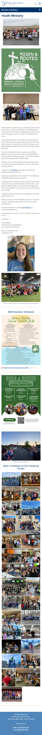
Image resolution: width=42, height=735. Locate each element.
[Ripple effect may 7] (28, 677)
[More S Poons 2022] (11, 570)
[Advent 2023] (30, 494)
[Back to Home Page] (12, 3)
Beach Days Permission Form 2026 (16, 368)
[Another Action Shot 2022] (30, 508)
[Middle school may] (30, 661)
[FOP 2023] (11, 556)
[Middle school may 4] (11, 661)
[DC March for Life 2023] (28, 525)
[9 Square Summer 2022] (11, 479)
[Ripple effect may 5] (9, 677)
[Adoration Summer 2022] (11, 494)
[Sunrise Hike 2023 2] (11, 603)
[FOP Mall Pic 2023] (30, 556)
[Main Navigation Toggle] (40, 4)
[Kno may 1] (30, 632)
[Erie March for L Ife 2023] (30, 541)
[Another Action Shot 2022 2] (11, 508)
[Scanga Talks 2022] (33, 587)
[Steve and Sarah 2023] (30, 603)
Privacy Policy (21, 724)
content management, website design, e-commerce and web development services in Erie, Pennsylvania (21, 734)
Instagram (14, 170)
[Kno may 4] (11, 646)
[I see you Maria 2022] (30, 570)
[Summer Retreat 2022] (11, 617)
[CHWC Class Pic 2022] (9, 525)
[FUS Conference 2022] (14, 587)
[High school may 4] (11, 632)
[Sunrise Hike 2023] (30, 617)
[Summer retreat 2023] (12, 694)
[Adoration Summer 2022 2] (30, 479)
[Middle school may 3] (30, 646)
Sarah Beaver (26, 207)
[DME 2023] (11, 541)
